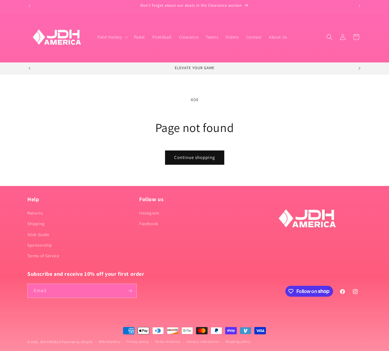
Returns (35, 213)
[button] (112, 37)
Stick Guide (38, 234)
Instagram (149, 213)
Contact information (203, 341)
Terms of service (168, 341)
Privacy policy (137, 341)
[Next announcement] (359, 6)
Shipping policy (238, 341)
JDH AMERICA (50, 342)
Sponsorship (39, 245)
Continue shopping (194, 157)
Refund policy (109, 341)
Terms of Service (43, 255)
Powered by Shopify (77, 342)
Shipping (36, 223)
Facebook (148, 223)
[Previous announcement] (29, 6)
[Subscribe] (129, 291)
